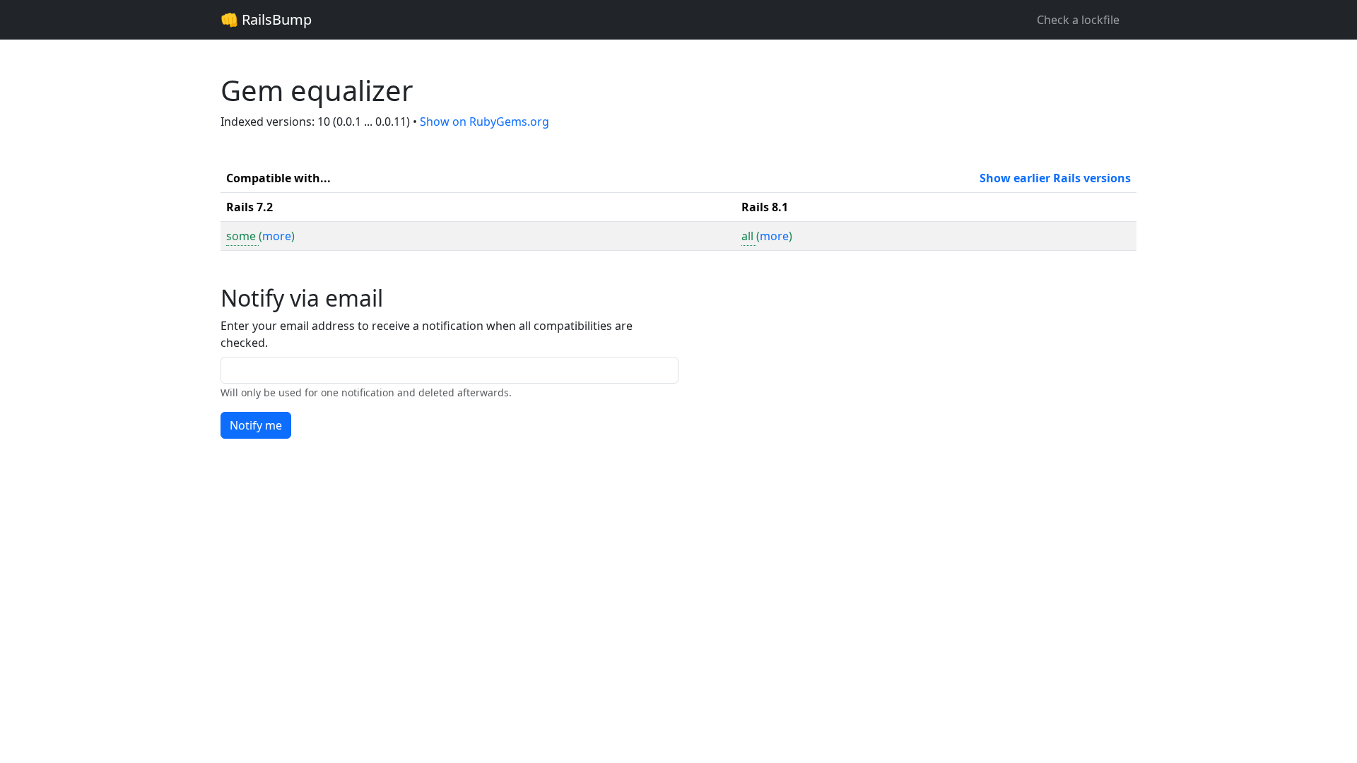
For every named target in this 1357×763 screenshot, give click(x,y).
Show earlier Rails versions (1055, 178)
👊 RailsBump (266, 19)
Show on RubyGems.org (484, 121)
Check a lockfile (1078, 20)
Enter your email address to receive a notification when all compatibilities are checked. (427, 334)
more (276, 236)
